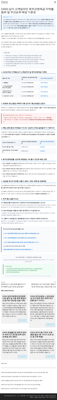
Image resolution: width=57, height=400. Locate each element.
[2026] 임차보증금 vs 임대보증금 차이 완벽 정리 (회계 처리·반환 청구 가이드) (42, 298)
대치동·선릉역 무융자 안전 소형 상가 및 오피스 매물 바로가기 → (18, 249)
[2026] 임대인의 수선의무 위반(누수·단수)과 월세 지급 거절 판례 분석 (19, 388)
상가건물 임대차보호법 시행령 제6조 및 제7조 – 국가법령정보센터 (21, 270)
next (43, 284)
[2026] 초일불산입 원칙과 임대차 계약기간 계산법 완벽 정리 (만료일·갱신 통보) (14, 334)
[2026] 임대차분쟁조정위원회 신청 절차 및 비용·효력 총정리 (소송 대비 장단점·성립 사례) (14, 298)
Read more (22, 320)
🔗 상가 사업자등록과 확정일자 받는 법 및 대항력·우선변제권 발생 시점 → (21, 233)
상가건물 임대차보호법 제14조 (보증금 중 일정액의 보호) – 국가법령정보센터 (24, 268)
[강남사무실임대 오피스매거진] (4, 2)
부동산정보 (4, 363)
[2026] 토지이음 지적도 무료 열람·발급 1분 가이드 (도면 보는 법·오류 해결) (42, 334)
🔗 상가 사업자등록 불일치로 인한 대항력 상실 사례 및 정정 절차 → (20, 237)
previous (13, 284)
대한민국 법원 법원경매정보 (12, 272)
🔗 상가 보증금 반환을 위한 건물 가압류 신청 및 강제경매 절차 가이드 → (21, 242)
